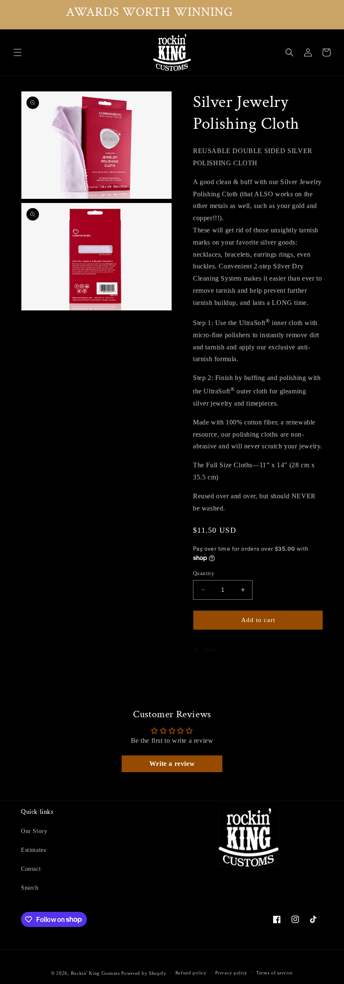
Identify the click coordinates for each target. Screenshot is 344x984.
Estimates (33, 850)
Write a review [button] (172, 763)
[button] (17, 52)
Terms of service (274, 972)
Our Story (34, 831)
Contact (31, 869)
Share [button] (210, 649)
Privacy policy (231, 972)
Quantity (203, 573)
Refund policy (191, 972)
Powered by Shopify (144, 973)
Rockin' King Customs (95, 973)
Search (30, 888)
